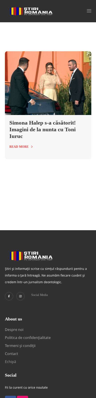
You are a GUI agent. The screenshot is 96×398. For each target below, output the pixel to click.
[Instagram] (20, 296)
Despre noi (14, 329)
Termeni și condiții (20, 345)
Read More (19, 146)
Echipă (10, 361)
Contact (12, 353)
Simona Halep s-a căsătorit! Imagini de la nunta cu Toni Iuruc (42, 129)
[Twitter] (9, 296)
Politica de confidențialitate (28, 337)
